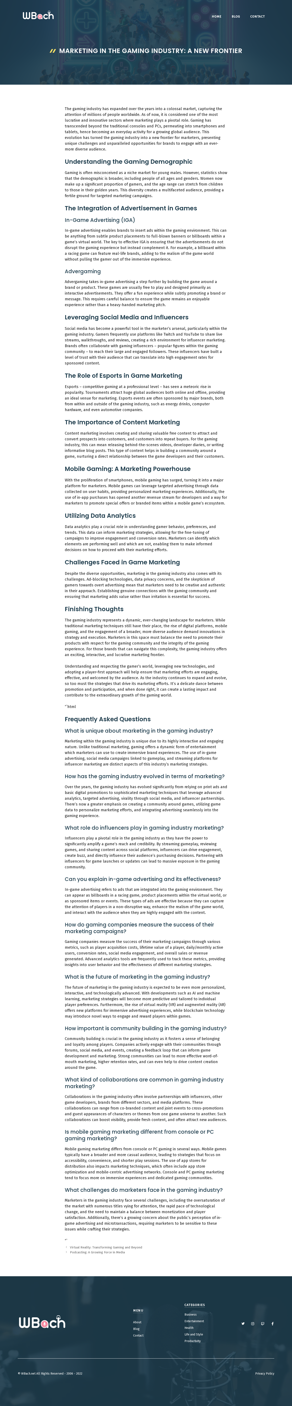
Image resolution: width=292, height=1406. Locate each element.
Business (190, 1314)
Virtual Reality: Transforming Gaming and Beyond (106, 1247)
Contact (138, 1335)
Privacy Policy (264, 1373)
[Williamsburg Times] (38, 16)
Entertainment (194, 1321)
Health (188, 1328)
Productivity (192, 1341)
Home (216, 16)
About (137, 1322)
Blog (236, 16)
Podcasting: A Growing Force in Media (97, 1252)
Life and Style (193, 1334)
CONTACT (257, 16)
